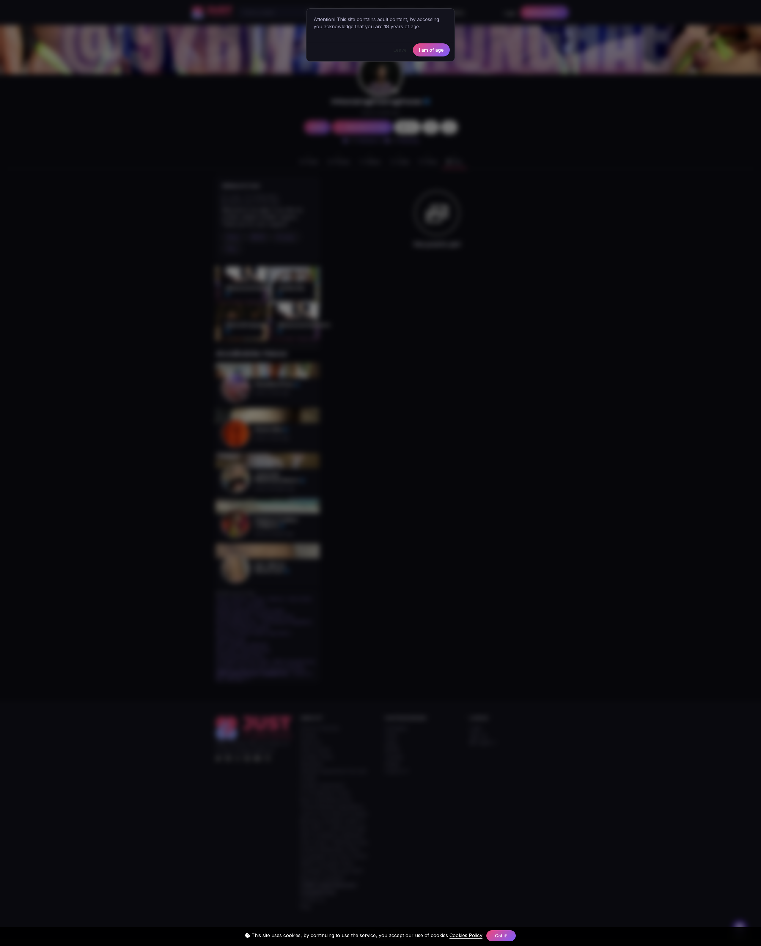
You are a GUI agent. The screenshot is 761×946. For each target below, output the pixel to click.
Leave (400, 50)
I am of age (431, 50)
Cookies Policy (465, 935)
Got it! (501, 935)
